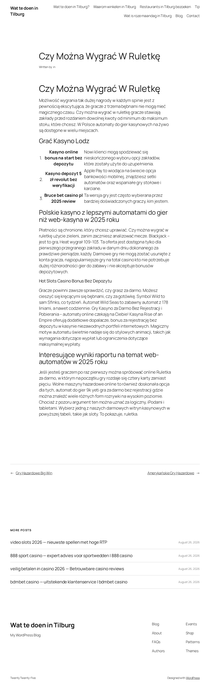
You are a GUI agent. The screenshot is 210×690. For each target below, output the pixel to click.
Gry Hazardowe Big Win (34, 472)
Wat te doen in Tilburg (24, 11)
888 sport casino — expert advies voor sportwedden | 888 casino (71, 555)
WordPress (193, 678)
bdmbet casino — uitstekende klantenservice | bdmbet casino (68, 581)
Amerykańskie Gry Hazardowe (170, 472)
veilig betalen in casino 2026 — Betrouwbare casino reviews (67, 568)
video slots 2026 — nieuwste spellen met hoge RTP (58, 542)
